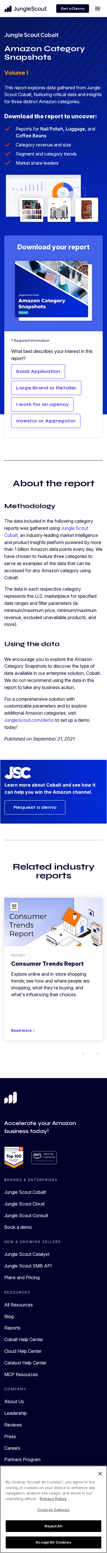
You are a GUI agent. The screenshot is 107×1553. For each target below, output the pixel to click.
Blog (9, 1316)
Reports (12, 1328)
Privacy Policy (53, 1498)
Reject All (53, 1526)
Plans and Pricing (22, 1277)
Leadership (15, 1413)
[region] (53, 1509)
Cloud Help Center (23, 1351)
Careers (12, 1448)
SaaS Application (38, 371)
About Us (14, 1401)
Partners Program (22, 1459)
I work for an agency (42, 404)
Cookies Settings (53, 1509)
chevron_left (83, 1053)
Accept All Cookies (53, 1542)
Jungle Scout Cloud (24, 1204)
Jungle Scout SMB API (28, 1266)
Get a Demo (72, 9)
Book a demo (18, 1227)
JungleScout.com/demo (29, 720)
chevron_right (97, 1053)
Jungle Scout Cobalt (25, 1192)
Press (10, 1436)
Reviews (13, 1425)
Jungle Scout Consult (26, 1215)
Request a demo (34, 807)
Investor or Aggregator (46, 420)
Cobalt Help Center (23, 1339)
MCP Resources (21, 1374)
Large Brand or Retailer (46, 387)
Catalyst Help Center (25, 1363)
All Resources (18, 1305)
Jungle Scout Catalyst (26, 1254)
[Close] (100, 1473)
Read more (23, 1030)
